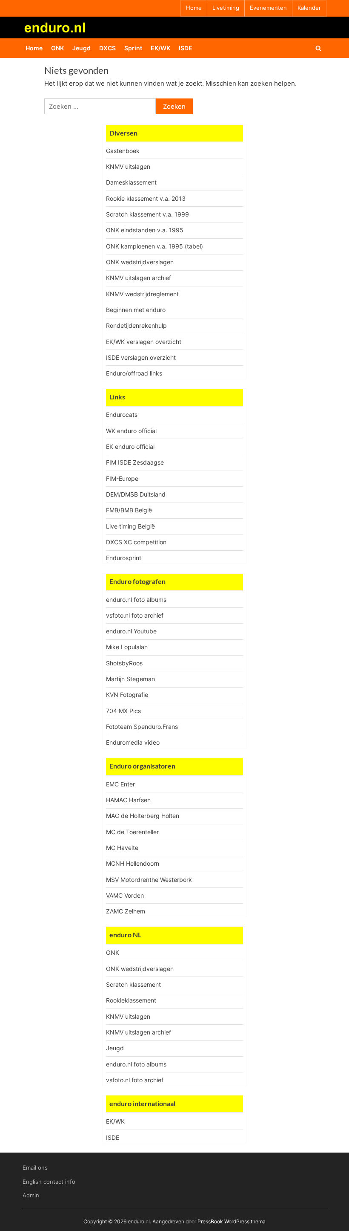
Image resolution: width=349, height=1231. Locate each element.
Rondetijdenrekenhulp (136, 325)
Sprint (133, 48)
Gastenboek (123, 150)
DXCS (107, 48)
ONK (57, 48)
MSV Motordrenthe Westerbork (149, 879)
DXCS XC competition (136, 542)
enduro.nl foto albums (136, 599)
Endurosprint (123, 557)
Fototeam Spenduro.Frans (142, 726)
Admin (31, 1195)
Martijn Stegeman (130, 678)
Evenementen (268, 8)
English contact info (49, 1182)
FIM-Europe (122, 478)
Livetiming (225, 8)
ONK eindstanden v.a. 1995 (144, 230)
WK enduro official (131, 430)
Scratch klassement (133, 984)
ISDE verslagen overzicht (141, 357)
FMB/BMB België (129, 510)
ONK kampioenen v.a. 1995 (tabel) (154, 246)
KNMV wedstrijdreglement (142, 294)
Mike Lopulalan (127, 646)
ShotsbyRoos (124, 663)
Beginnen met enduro (136, 309)
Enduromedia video (133, 742)
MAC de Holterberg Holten (142, 815)
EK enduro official (130, 446)
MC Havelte (122, 847)
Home (194, 8)
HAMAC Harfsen (128, 799)
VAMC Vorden (125, 895)
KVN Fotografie (127, 694)
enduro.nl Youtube (131, 631)
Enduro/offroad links (134, 373)
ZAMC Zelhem (125, 911)
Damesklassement (131, 182)
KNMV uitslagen (128, 166)
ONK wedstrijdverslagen (140, 262)
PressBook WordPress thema (231, 1221)
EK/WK (160, 48)
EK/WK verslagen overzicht (143, 341)
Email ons (35, 1168)
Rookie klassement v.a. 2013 (146, 198)
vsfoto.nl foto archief (134, 615)
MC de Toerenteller (132, 831)
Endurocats (121, 414)
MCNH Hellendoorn (132, 863)
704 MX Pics (123, 710)
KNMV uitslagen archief (138, 277)
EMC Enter (120, 784)
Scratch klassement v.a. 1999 (147, 214)
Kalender (309, 8)
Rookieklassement (131, 1000)
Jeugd (81, 48)
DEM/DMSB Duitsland (136, 494)
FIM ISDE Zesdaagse (135, 462)
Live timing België (130, 526)
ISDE (185, 48)
